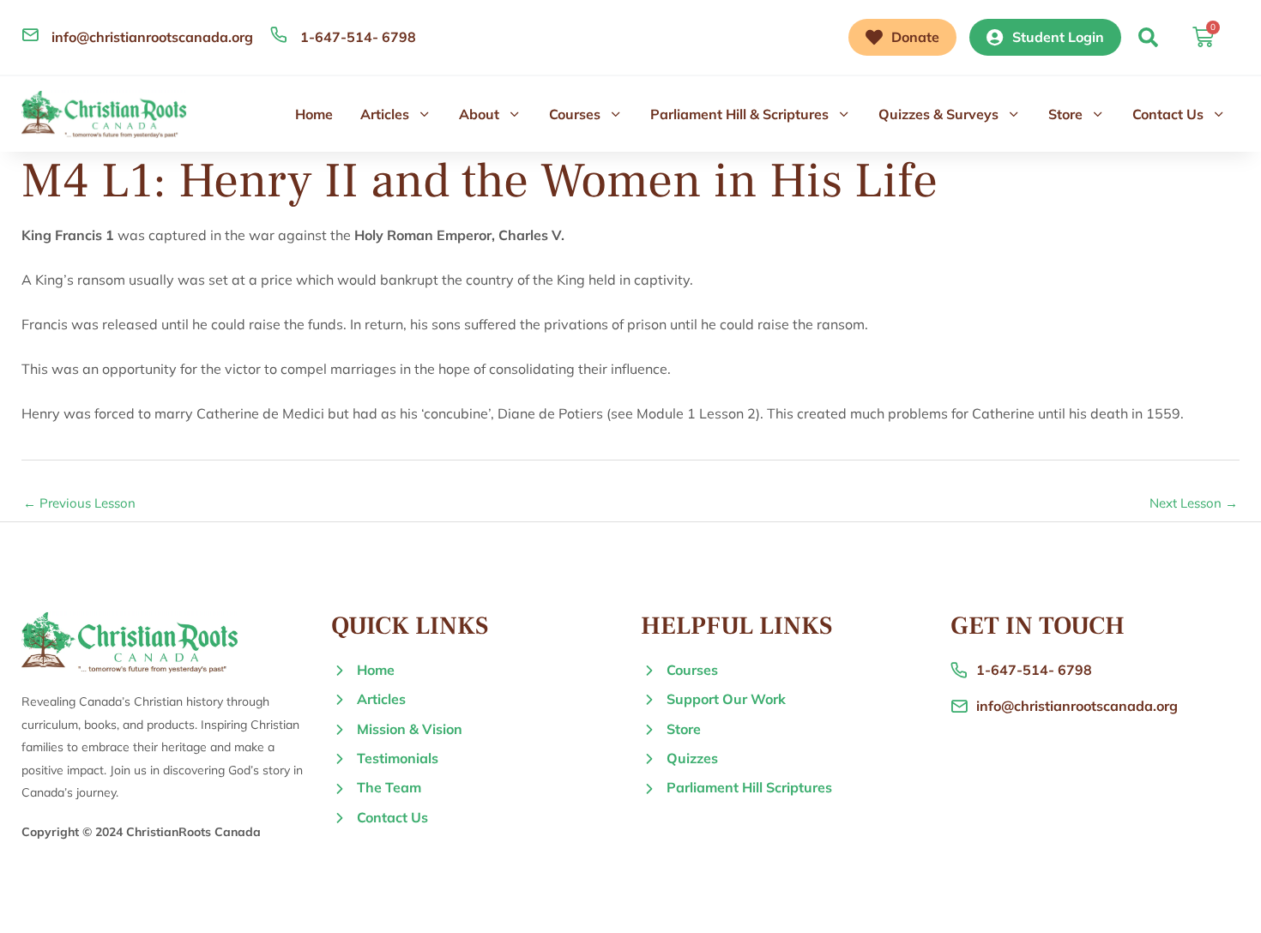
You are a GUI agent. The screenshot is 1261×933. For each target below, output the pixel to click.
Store (1065, 114)
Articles (384, 114)
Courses (574, 114)
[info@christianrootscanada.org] (30, 34)
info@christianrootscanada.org (152, 36)
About (479, 114)
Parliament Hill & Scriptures (739, 114)
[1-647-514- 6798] (278, 34)
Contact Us (1168, 114)
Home (314, 114)
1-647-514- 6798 (358, 36)
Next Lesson (1193, 503)
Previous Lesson (79, 503)
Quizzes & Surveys (938, 114)
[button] (1148, 37)
